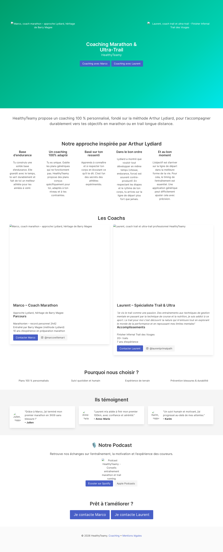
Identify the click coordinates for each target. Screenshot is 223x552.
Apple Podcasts (126, 483)
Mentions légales (132, 535)
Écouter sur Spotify (99, 483)
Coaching (114, 535)
